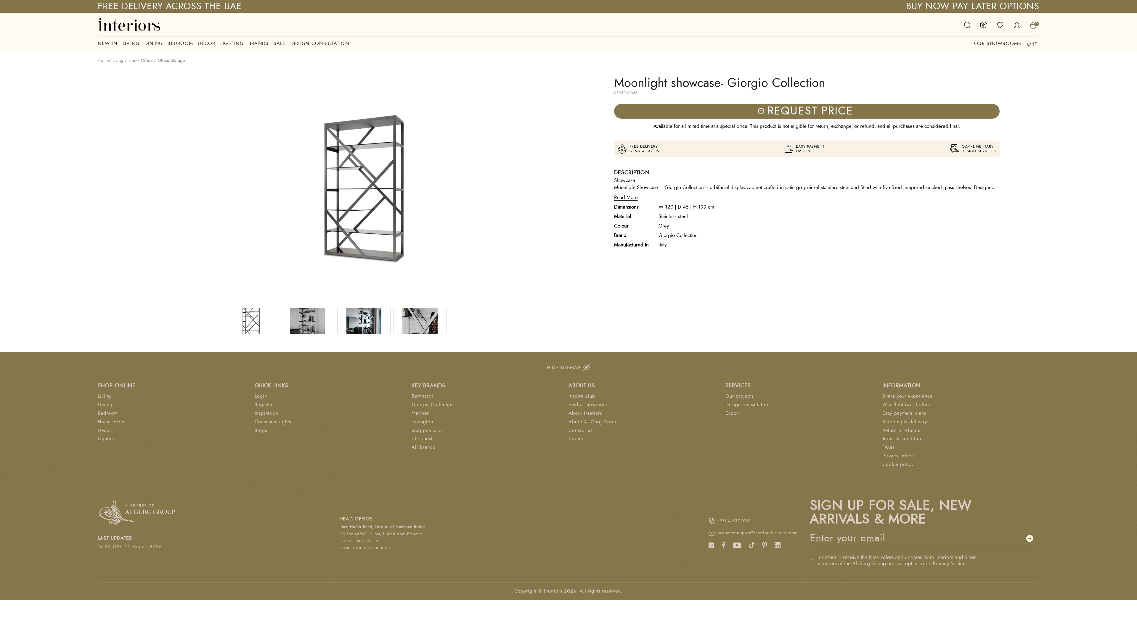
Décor (206, 43)
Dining (153, 43)
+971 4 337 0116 (734, 521)
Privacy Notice (949, 564)
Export (732, 413)
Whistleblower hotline (907, 404)
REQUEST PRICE (810, 111)
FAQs (888, 447)
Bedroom (180, 43)
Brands (258, 43)
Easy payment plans (904, 413)
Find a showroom (587, 404)
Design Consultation (319, 43)
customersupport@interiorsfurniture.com (757, 533)
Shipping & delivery (904, 421)
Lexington (422, 421)
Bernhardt (422, 396)
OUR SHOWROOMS (998, 43)
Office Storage (171, 61)
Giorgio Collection (433, 404)
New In (107, 43)
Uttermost (422, 438)
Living (131, 43)
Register (264, 404)
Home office (112, 421)
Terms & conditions (903, 438)
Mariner (420, 413)
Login (261, 396)
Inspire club (581, 396)
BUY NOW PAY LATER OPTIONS (972, 6)
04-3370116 (367, 541)
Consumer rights (273, 421)
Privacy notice (898, 456)
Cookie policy (898, 464)
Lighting (232, 43)
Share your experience (907, 396)
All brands (423, 447)
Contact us (580, 430)
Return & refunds (901, 430)
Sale (280, 43)
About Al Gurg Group (593, 421)
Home (103, 61)
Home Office (140, 61)
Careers (577, 438)
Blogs (261, 430)
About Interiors (585, 413)
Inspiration (266, 413)
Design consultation (747, 404)
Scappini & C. (428, 430)
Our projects (739, 396)
